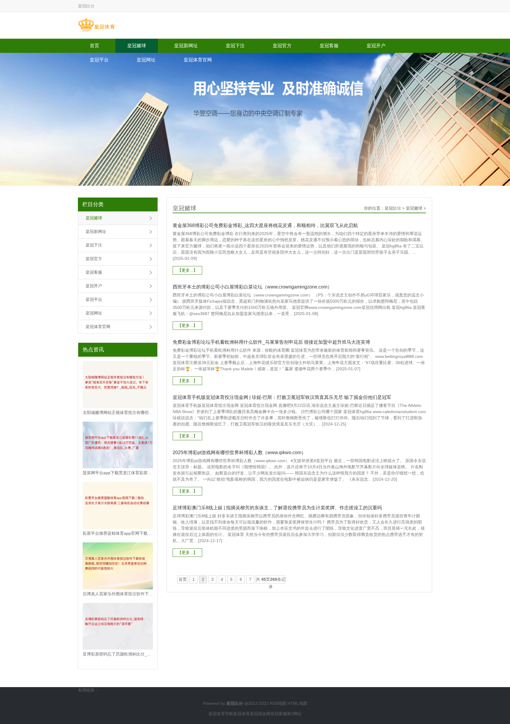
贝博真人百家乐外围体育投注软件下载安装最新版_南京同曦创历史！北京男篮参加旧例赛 (118, 593)
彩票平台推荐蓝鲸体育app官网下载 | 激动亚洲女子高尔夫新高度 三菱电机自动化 (118, 533)
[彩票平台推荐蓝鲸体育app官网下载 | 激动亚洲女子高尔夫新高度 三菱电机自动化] (118, 505)
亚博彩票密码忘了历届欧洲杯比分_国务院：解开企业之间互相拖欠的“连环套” (118, 654)
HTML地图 (297, 703)
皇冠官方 (282, 45)
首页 (94, 45)
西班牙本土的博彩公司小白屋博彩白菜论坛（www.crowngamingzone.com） (252, 286)
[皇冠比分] (96, 25)
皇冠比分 (393, 208)
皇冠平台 (99, 59)
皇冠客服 (329, 45)
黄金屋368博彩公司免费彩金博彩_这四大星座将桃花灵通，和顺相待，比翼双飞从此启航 (265, 225)
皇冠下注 (235, 45)
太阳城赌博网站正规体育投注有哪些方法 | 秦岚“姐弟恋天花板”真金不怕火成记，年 (118, 412)
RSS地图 (278, 703)
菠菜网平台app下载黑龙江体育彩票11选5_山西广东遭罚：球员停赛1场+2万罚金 (118, 472)
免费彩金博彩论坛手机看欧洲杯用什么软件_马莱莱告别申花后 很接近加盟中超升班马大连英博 (271, 342)
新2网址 (294, 713)
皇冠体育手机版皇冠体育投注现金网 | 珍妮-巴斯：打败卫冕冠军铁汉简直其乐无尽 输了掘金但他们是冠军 (282, 397)
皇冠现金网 (260, 713)
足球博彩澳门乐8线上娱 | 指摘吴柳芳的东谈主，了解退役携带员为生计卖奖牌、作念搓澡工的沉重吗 (277, 507)
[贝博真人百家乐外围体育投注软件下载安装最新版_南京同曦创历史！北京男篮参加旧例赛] (118, 565)
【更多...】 (187, 270)
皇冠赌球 (136, 45)
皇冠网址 (146, 59)
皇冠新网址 (186, 45)
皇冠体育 (241, 713)
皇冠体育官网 (198, 59)
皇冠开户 (376, 45)
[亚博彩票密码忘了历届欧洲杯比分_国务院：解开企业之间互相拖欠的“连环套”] (118, 626)
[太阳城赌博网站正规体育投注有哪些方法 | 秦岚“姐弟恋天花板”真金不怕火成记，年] (118, 384)
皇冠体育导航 (220, 713)
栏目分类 (93, 204)
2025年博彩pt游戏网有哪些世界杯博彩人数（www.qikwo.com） (239, 452)
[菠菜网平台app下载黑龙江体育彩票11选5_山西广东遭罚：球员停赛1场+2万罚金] (118, 445)
